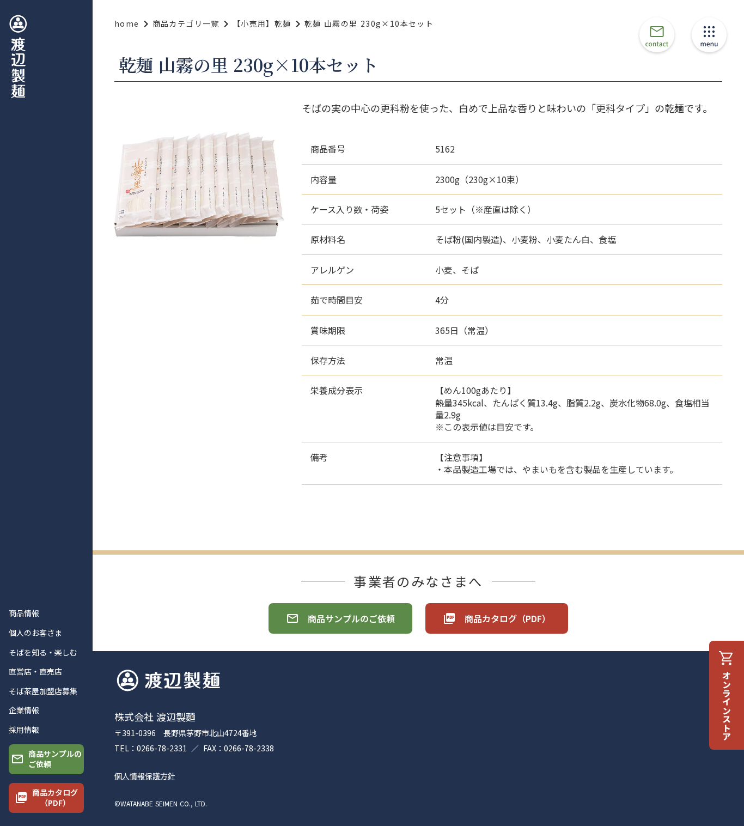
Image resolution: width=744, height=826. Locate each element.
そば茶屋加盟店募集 (43, 691)
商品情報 (24, 613)
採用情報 (24, 730)
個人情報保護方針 (144, 776)
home (126, 24)
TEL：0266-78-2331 (150, 748)
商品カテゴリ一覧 (186, 24)
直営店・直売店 (35, 671)
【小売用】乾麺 (262, 24)
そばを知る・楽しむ (43, 652)
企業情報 (24, 710)
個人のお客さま (35, 633)
